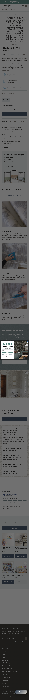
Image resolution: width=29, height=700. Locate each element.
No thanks (7, 356)
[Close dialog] (27, 342)
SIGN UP (7, 352)
